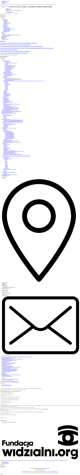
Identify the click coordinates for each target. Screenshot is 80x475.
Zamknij (51, 4)
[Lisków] (35, 460)
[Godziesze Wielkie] (21, 460)
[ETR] (6, 54)
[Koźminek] (29, 460)
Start (2, 378)
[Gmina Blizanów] (3, 460)
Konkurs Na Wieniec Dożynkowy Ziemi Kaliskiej (8, 49)
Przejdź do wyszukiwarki (5, 2)
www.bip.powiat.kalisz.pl (11, 287)
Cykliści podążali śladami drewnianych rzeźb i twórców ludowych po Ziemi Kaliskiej (14, 51)
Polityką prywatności (21, 4)
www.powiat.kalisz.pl (5, 287)
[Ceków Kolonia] (14, 460)
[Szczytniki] (59, 460)
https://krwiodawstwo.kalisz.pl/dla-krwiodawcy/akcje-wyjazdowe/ (50, 472)
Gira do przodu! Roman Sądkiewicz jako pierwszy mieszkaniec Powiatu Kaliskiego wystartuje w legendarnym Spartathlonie (21, 46)
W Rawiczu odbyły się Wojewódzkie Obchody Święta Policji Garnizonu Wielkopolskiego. (15, 44)
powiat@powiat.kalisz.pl (7, 355)
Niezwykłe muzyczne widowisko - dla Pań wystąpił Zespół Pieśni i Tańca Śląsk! (13, 53)
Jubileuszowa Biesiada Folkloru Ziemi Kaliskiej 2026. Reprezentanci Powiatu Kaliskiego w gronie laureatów (18, 43)
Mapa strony (3, 3)
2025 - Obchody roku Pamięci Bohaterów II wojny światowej (10, 379)
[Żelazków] (64, 460)
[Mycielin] (40, 460)
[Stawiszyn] (52, 460)
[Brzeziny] (8, 460)
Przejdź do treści (4, 1)
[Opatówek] (46, 460)
